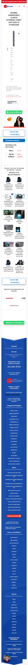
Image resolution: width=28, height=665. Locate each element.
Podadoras (14, 444)
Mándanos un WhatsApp (14, 323)
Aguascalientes (14, 537)
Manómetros (14, 450)
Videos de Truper (14, 493)
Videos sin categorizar (14, 496)
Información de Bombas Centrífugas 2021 (14, 476)
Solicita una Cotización (14, 133)
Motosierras (14, 455)
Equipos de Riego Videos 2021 (14, 472)
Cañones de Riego (14, 427)
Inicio (7, 86)
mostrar (15, 103)
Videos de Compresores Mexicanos (14, 499)
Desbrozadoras (14, 433)
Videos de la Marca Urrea (14, 504)
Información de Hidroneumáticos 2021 (14, 487)
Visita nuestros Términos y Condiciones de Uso (14, 373)
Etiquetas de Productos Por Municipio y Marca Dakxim (14, 649)
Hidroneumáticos (14, 422)
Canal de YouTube (13, 516)
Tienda (11, 86)
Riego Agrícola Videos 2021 (14, 490)
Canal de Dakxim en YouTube (14, 510)
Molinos (14, 452)
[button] (19, 33)
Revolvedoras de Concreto (14, 458)
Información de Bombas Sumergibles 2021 (14, 480)
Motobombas (14, 441)
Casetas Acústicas (14, 430)
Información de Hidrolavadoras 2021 (14, 483)
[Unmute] (11, 126)
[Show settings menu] (14, 126)
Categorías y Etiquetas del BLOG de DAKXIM (14, 645)
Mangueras (14, 438)
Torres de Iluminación (14, 461)
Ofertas (14, 594)
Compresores (14, 416)
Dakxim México (14, 656)
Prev (4, 298)
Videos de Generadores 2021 (14, 501)
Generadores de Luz (14, 419)
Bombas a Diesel (14, 410)
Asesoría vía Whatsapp (15, 112)
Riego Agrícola (14, 447)
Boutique (9, 400)
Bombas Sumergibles (11, 87)
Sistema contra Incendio (14, 464)
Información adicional (12, 140)
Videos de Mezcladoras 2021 (14, 507)
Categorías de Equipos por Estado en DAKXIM (14, 653)
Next (24, 298)
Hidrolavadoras (14, 436)
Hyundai (19, 96)
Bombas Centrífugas (14, 424)
